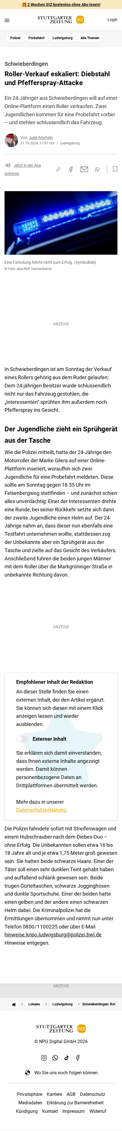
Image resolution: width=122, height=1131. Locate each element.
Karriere (54, 1094)
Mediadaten (30, 1102)
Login (112, 19)
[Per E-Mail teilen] (84, 169)
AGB (71, 1094)
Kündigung (27, 1111)
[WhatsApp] (55, 1057)
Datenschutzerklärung (41, 810)
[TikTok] (66, 1057)
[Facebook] (78, 1057)
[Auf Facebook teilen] (71, 169)
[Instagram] (44, 1057)
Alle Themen (90, 38)
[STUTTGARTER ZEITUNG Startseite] (61, 20)
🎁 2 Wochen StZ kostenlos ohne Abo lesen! (61, 4)
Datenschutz (92, 1094)
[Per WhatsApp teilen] (97, 169)
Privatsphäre (29, 1094)
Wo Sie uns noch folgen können (66, 1072)
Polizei (15, 38)
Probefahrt (36, 38)
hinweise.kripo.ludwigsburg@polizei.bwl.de (53, 935)
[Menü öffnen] (7, 20)
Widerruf (97, 1111)
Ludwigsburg (62, 38)
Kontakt (50, 1111)
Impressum (73, 1111)
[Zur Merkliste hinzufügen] (113, 169)
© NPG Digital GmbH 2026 (61, 1041)
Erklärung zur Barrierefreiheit (75, 1102)
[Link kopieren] (58, 169)
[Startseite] (14, 1004)
